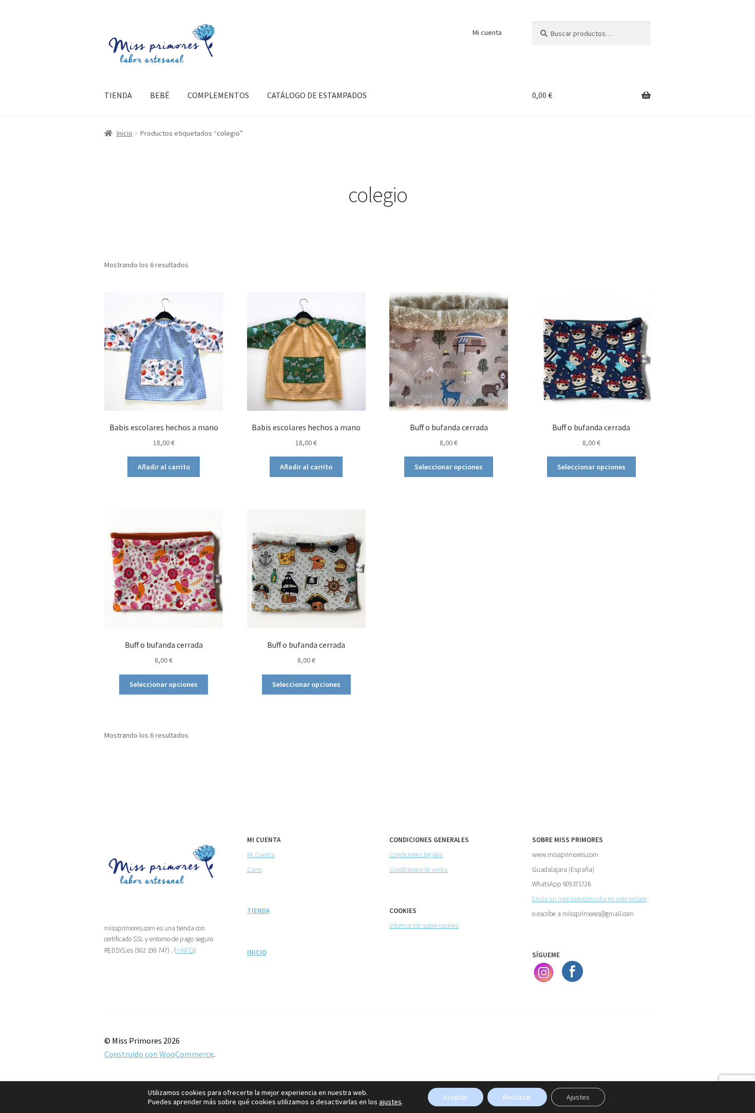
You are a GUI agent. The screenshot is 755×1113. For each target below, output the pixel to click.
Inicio (125, 133)
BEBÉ (159, 95)
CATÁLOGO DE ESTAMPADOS (317, 95)
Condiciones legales (416, 854)
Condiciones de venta (418, 869)
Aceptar (455, 1097)
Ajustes (578, 1097)
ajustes (390, 1101)
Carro (254, 869)
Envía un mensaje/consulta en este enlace (589, 899)
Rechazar (517, 1097)
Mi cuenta (487, 32)
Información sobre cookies (424, 925)
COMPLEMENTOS (218, 95)
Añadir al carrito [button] (164, 466)
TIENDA (118, 95)
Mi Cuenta (261, 854)
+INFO (185, 950)
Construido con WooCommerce (159, 1054)
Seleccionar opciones (448, 466)
